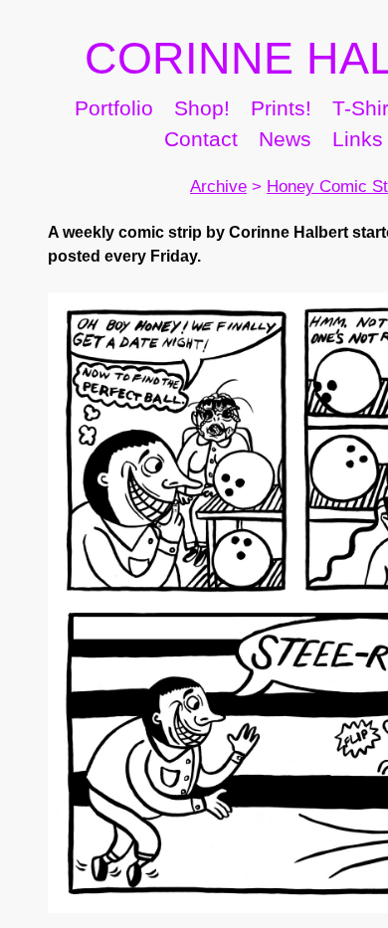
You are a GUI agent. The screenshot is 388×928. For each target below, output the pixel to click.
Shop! (250, 152)
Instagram (120, 184)
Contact (255, 184)
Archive (192, 231)
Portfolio (139, 152)
